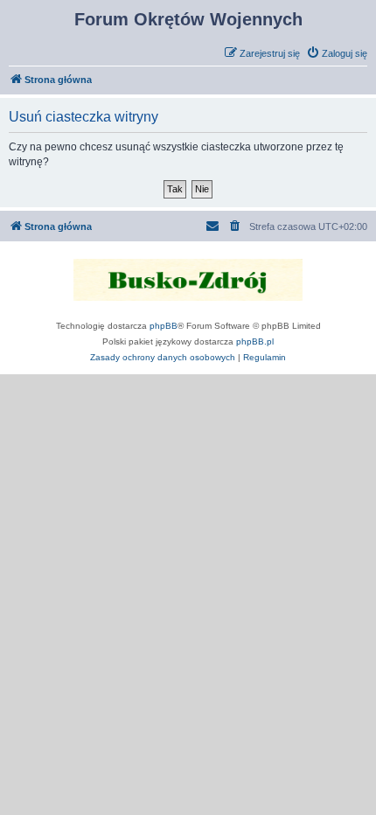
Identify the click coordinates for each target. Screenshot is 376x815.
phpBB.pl (255, 341)
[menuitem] (336, 53)
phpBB (164, 326)
